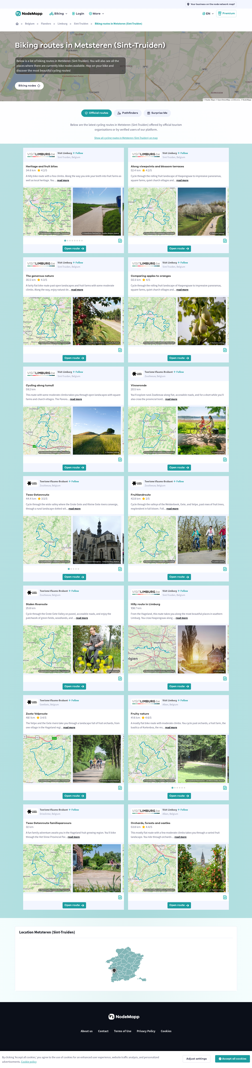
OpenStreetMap (223, 100)
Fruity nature (140, 714)
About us (87, 1031)
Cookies (166, 1031)
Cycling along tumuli (40, 385)
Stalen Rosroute (36, 604)
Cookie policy (29, 1061)
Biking (59, 13)
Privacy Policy (146, 1031)
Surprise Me (159, 113)
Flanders (46, 23)
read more (63, 180)
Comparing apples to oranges (151, 276)
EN (208, 13)
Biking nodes (27, 86)
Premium (229, 13)
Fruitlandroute (141, 495)
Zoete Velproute (36, 714)
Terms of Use (122, 1031)
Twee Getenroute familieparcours (48, 823)
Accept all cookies (234, 1059)
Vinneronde (139, 385)
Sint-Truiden (81, 23)
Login (80, 13)
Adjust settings (196, 1059)
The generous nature (40, 276)
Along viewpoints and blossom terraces (157, 166)
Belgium (29, 23)
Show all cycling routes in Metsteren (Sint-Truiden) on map (126, 138)
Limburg (62, 23)
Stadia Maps (210, 100)
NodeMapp (247, 100)
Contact (103, 1031)
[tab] (65, 240)
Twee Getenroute (37, 495)
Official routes (98, 113)
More (96, 13)
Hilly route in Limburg (145, 604)
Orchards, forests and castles (150, 823)
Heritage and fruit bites (42, 166)
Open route (72, 248)
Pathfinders (130, 113)
